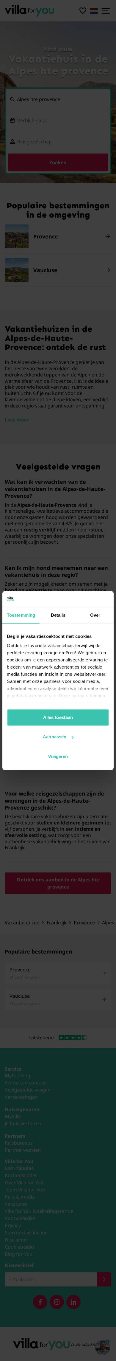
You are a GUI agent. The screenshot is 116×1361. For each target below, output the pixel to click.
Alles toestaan (58, 717)
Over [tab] (95, 615)
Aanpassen (54, 736)
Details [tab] (58, 615)
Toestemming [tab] (21, 615)
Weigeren (58, 756)
